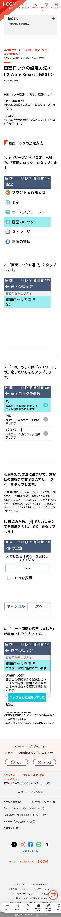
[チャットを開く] (53, 895)
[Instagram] (22, 845)
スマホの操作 (11, 53)
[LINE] (38, 845)
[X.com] (14, 845)
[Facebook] (30, 845)
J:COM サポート (12, 49)
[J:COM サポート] (9, 5)
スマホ (28, 49)
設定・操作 (41, 49)
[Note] (47, 845)
